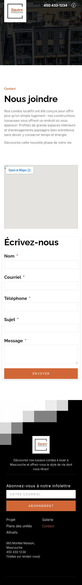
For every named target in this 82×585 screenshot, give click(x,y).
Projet (10, 519)
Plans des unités (19, 526)
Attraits (11, 532)
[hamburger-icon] (72, 15)
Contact (48, 526)
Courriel (13, 277)
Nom (10, 256)
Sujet (10, 319)
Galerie (47, 519)
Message (14, 340)
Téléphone (16, 298)
